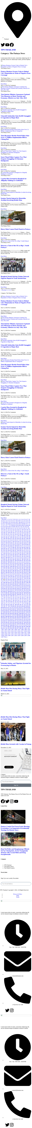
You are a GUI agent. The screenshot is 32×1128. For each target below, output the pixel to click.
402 (25, 560)
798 (9, 606)
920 (20, 619)
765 (22, 601)
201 (11, 538)
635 (22, 587)
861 (4, 613)
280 (13, 547)
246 (25, 543)
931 (16, 620)
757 (4, 601)
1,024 (15, 632)
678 (2, 593)
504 (20, 572)
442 (27, 565)
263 (4, 546)
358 (13, 556)
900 (4, 618)
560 (29, 578)
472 (6, 569)
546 (27, 576)
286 (27, 547)
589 (6, 582)
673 (20, 591)
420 (6, 563)
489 (16, 571)
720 (9, 597)
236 (2, 543)
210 (2, 540)
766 (25, 601)
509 (2, 573)
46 (16, 522)
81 (14, 525)
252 (9, 544)
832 (27, 609)
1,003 (5, 629)
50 (22, 522)
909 (25, 618)
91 (1, 526)
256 (18, 544)
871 (27, 613)
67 (21, 523)
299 (27, 548)
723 (16, 597)
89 (27, 525)
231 (20, 541)
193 (22, 537)
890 (11, 616)
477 (18, 569)
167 (22, 534)
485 (6, 571)
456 (29, 566)
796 (4, 606)
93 (4, 526)
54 (29, 522)
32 (22, 521)
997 (18, 628)
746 (9, 600)
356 (9, 556)
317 (9, 551)
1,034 (18, 634)
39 (4, 522)
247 (27, 543)
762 (16, 601)
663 (27, 590)
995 (13, 628)
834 (2, 610)
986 (22, 626)
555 (18, 578)
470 (2, 569)
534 (29, 575)
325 (27, 551)
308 (18, 550)
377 (27, 557)
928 (9, 620)
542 (18, 576)
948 (25, 622)
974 (25, 625)
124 (13, 529)
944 (16, 622)
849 (6, 612)
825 (11, 609)
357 (11, 556)
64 (16, 523)
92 (3, 526)
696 (13, 594)
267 (13, 546)
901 (6, 618)
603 (9, 584)
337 (25, 553)
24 (9, 521)
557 (22, 578)
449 (13, 566)
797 (6, 606)
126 (18, 529)
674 (22, 591)
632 (16, 587)
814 (15, 607)
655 (9, 590)
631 (13, 587)
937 (29, 620)
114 (20, 528)
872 (29, 613)
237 (4, 543)
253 (11, 544)
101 (19, 526)
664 (29, 590)
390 (27, 559)
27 (14, 521)
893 (18, 616)
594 (18, 582)
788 (16, 604)
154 (22, 532)
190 (16, 537)
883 (25, 615)
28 (16, 521)
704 (2, 595)
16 (26, 519)
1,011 (2, 631)
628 (6, 587)
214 (11, 540)
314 (2, 551)
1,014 (12, 631)
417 (29, 562)
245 (22, 543)
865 (13, 613)
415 (25, 562)
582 (20, 581)
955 (11, 623)
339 (29, 553)
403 (27, 560)
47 (18, 522)
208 (27, 538)
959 (20, 623)
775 (16, 603)
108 (6, 528)
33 (24, 521)
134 (6, 531)
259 (25, 544)
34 (26, 521)
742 (29, 598)
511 (6, 573)
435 (11, 565)
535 (2, 576)
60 (9, 523)
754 (27, 600)
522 (2, 575)
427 (22, 563)
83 (18, 525)
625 (29, 585)
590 (9, 582)
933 (20, 620)
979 (6, 626)
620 (18, 585)
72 (29, 523)
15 (24, 519)
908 (22, 618)
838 (11, 610)
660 (20, 590)
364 (27, 556)
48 (19, 522)
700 (22, 594)
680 (6, 593)
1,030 (5, 634)
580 (16, 581)
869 (22, 613)
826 (13, 609)
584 (25, 581)
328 (4, 553)
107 (4, 528)
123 (11, 529)
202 (13, 538)
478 (20, 569)
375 (22, 557)
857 (25, 612)
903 (11, 618)
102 (21, 526)
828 (18, 609)
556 (20, 578)
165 (18, 534)
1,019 (28, 631)
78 (9, 525)
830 (22, 609)
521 (29, 573)
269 (18, 546)
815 (18, 607)
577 (9, 581)
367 (4, 557)
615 (6, 585)
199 (6, 538)
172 (4, 535)
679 (4, 593)
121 (6, 529)
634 (20, 587)
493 (25, 571)
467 (25, 568)
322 (20, 551)
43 (11, 522)
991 (4, 628)
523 (4, 575)
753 (25, 600)
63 (14, 523)
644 (13, 588)
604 (11, 584)
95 (8, 526)
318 (11, 551)
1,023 (12, 632)
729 (29, 597)
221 (27, 540)
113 (17, 528)
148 (9, 532)
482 (29, 569)
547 (29, 576)
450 (16, 566)
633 (18, 587)
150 (13, 532)
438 (18, 565)
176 (13, 535)
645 (16, 588)
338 (27, 553)
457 (2, 568)
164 (16, 534)
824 (9, 609)
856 (22, 612)
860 (2, 613)
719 (6, 597)
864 (11, 613)
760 (11, 601)
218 (20, 540)
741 (27, 598)
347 (18, 554)
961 (25, 623)
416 (27, 562)
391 (29, 559)
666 (4, 591)
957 (16, 623)
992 (6, 628)
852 (13, 612)
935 (25, 620)
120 (4, 529)
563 (6, 579)
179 (20, 535)
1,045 (25, 635)
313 (29, 550)
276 (4, 547)
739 (22, 598)
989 (29, 626)
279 (11, 547)
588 (4, 582)
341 (4, 554)
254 (13, 544)
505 (22, 572)
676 (27, 591)
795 (2, 606)
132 (2, 531)
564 (9, 579)
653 (4, 590)
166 (20, 534)
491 (20, 571)
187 (9, 537)
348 (20, 554)
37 (1, 522)
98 (13, 526)
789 (18, 604)
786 (11, 604)
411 (15, 562)
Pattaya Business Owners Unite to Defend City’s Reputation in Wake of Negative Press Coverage (15, 73)
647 (20, 588)
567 (16, 579)
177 (16, 535)
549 (4, 578)
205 (20, 538)
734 (11, 598)
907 (20, 618)
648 (22, 588)
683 (13, 593)
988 (27, 626)
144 (29, 531)
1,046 (28, 635)
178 (18, 535)
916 (11, 619)
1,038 (2, 635)
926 (4, 620)
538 (9, 576)
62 (13, 523)
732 (6, 598)
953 (6, 623)
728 (27, 597)
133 (4, 531)
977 (2, 626)
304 (9, 550)
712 (20, 595)
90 (29, 525)
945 (18, 622)
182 (27, 535)
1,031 (8, 634)
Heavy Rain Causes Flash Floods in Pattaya (15, 229)
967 (9, 625)
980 (9, 626)
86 (22, 525)
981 (11, 626)
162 (11, 534)
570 (22, 579)
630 (11, 587)
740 (25, 598)
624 (27, 585)
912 (2, 619)
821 (2, 609)
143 (27, 531)
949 (27, 622)
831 (25, 609)
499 (9, 572)
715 (27, 595)
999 (22, 628)
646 (18, 588)
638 (29, 587)
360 (18, 556)
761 (13, 601)
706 (6, 595)
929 (11, 620)
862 (6, 613)
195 (27, 537)
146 (4, 532)
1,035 (22, 634)
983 (16, 626)
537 (6, 576)
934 (22, 620)
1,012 (5, 631)
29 (18, 521)
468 (27, 568)
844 (25, 610)
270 (20, 546)
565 (11, 579)
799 (11, 606)
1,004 (8, 629)
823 (6, 609)
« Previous (3, 290)
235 (29, 541)
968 (11, 625)
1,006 (15, 629)
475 (13, 569)
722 (13, 597)
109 (9, 528)
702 (27, 594)
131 (29, 529)
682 (11, 593)
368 (6, 557)
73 (1, 525)
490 (18, 571)
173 (6, 535)
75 (4, 525)
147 (6, 532)
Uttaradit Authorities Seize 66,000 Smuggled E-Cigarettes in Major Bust (16, 117)
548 (2, 578)
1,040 (8, 635)
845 (27, 610)
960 (22, 623)
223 (2, 541)
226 (9, 541)
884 (27, 615)
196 (29, 537)
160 (6, 534)
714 (25, 595)
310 (22, 550)
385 (16, 559)
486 (9, 571)
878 (13, 615)
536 (4, 576)
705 (4, 595)
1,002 (2, 629)
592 (13, 582)
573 (29, 579)
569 (20, 579)
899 (2, 618)
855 (20, 612)
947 (22, 622)
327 (2, 553)
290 (6, 548)
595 (20, 582)
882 (22, 615)
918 (16, 619)
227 (11, 541)
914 (6, 619)
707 (9, 595)
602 (6, 584)
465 (20, 568)
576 (6, 581)
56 (3, 523)
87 (24, 525)
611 (27, 584)
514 (13, 573)
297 (22, 548)
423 (13, 563)
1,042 (15, 635)
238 (6, 543)
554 (16, 578)
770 (4, 603)
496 (2, 572)
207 (25, 538)
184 (2, 537)
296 (20, 548)
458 (4, 568)
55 (1, 523)
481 (27, 569)
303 (6, 550)
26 (13, 521)
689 (27, 593)
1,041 (12, 635)
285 (25, 547)
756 (2, 601)
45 (14, 522)
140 (20, 531)
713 (22, 595)
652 (2, 590)
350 (25, 554)
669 (11, 591)
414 (22, 562)
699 (20, 594)
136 (11, 531)
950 (29, 622)
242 (16, 543)
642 (9, 588)
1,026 (22, 632)
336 (22, 553)
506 (25, 572)
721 (11, 597)
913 (4, 619)
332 (13, 553)
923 (27, 619)
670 (13, 591)
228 (13, 541)
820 (29, 607)
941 (9, 622)
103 (23, 526)
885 (29, 615)
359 (16, 556)
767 (27, 601)
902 (9, 618)
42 (9, 522)
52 (26, 522)
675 (25, 591)
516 (18, 573)
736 (16, 598)
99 (14, 526)
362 (22, 556)
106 (2, 528)
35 (27, 521)
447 (9, 566)
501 (13, 572)
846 (29, 610)
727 (25, 597)
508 (29, 572)
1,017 (21, 631)
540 (13, 576)
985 (20, 626)
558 (25, 578)
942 (11, 622)
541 (16, 576)
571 (25, 579)
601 (4, 584)
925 (2, 620)
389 (25, 559)
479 (22, 569)
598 (27, 582)
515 (15, 573)
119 (2, 529)
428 (25, 563)
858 (27, 612)
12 (19, 519)
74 (3, 525)
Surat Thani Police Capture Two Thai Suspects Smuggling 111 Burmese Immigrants (13, 159)
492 (22, 571)
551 (9, 578)
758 (6, 601)
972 (20, 625)
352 (29, 554)
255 (16, 544)
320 (16, 551)
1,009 (25, 629)
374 (20, 557)
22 (6, 521)
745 (6, 600)
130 (27, 529)
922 (25, 619)
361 (20, 556)
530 (20, 575)
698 (18, 594)
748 (13, 600)
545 (25, 576)
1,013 (8, 631)
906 (18, 618)
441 (25, 565)
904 (13, 618)
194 (25, 537)
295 (18, 548)
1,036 (25, 634)
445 (4, 566)
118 (29, 528)
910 (27, 618)
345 (13, 554)
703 (29, 594)
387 (20, 559)
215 (13, 540)
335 (20, 553)
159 (4, 534)
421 (9, 563)
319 (13, 551)
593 (16, 582)
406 (4, 562)
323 (22, 551)
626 (2, 587)
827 (16, 609)
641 (6, 588)
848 (4, 612)
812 (11, 607)
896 (25, 616)
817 (22, 607)
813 (13, 607)
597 (25, 582)
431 (2, 565)
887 (4, 616)
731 (4, 598)
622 (22, 585)
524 (6, 575)
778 (22, 603)
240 (11, 543)
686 (20, 593)
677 (29, 591)
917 (13, 619)
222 (29, 540)
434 (9, 565)
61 (11, 523)
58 (6, 523)
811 (9, 607)
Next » (6, 637)
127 (20, 529)
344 (11, 554)
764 (20, 601)
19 (1, 521)
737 (18, 598)
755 (29, 600)
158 (2, 534)
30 (19, 521)
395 (9, 560)
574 (2, 581)
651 (29, 588)
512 (9, 573)
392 (2, 560)
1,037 (28, 634)
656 (11, 590)
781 (29, 603)
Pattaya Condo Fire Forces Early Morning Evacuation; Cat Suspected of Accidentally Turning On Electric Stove (15, 828)
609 (22, 584)
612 (29, 584)
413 (20, 562)
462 (13, 568)
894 (20, 616)
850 (9, 612)
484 (4, 571)
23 (8, 521)
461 (11, 568)
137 (13, 531)
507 (27, 572)
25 (11, 521)
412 (18, 562)
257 (20, 544)
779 (25, 603)
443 (29, 565)
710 (16, 595)
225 (6, 541)
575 (4, 581)
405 (2, 562)
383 (11, 559)
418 (2, 563)
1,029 (2, 634)
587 (2, 582)
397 (13, 560)
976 (29, 625)
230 (18, 541)
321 (18, 551)
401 (22, 560)
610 (25, 584)
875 (6, 615)
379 (2, 559)
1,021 (5, 632)
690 (29, 593)
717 (2, 597)
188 (11, 537)
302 (4, 550)
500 (11, 572)
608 (20, 584)
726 (22, 597)
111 (13, 528)
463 (16, 568)
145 (2, 532)
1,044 (22, 635)
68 (22, 523)
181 (25, 535)
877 (11, 615)
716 (29, 595)
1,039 (5, 635)
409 (11, 562)
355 (6, 556)
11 (17, 519)
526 (11, 575)
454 (25, 566)
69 (24, 523)
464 (18, 568)
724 (18, 597)
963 (29, 623)
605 (13, 584)
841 (18, 610)
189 (13, 537)
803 (20, 606)
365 (29, 556)
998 (20, 628)
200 (9, 538)
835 (4, 610)
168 (25, 534)
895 (22, 616)
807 (29, 606)
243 (18, 543)
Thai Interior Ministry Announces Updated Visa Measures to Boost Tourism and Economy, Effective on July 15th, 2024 (15, 96)
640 (4, 588)
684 (16, 593)
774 (13, 603)
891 (13, 616)
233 (25, 541)
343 (9, 554)
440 (22, 565)
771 (6, 603)
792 (25, 604)
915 (9, 619)
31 (21, 521)
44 (13, 522)
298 (25, 548)
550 (6, 578)
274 (29, 546)
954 (9, 623)
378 (29, 557)
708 (11, 595)
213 (9, 540)
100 (17, 526)
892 (16, 616)
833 (29, 609)
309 (20, 550)
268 (16, 546)
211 (4, 540)
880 (18, 615)
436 (13, 565)
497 (4, 572)
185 (4, 537)
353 (2, 556)
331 (11, 553)
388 (22, 559)
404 (29, 560)
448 (11, 566)
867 (18, 613)
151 (16, 532)
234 (27, 541)
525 (9, 575)
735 (13, 598)
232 (22, 541)
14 (22, 519)
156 (27, 532)
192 (20, 537)
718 (4, 597)
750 (18, 600)
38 (3, 522)
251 (6, 544)
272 (25, 546)
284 (22, 547)
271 (22, 546)
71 (27, 523)
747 (11, 600)
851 (11, 612)
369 (9, 557)
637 (27, 587)
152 (18, 532)
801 (16, 606)
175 (11, 535)
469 (29, 568)
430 (29, 563)
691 (2, 594)
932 (18, 620)
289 (4, 548)
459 (6, 568)
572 (27, 579)
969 (13, 625)
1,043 (18, 635)
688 (25, 593)
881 (20, 615)
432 (4, 565)
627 (4, 587)
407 (6, 562)
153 (20, 532)
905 (16, 618)
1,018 (25, 631)
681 (9, 593)
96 (9, 526)
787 (13, 604)
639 (2, 588)
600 (2, 584)
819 (27, 607)
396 (11, 560)
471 (4, 569)
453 (22, 566)
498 (6, 572)
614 (4, 585)
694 (9, 594)
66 (19, 523)
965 (4, 625)
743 (2, 600)
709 (13, 595)
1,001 (28, 628)
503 (18, 572)
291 (9, 548)
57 (4, 523)
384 (13, 559)
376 (25, 557)
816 (20, 607)
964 (2, 625)
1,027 (25, 632)
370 (11, 557)
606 (16, 584)
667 (6, 591)
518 (22, 573)
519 (25, 573)
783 (4, 604)
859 (29, 612)
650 (27, 588)
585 (27, 581)
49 (21, 522)
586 (29, 581)
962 (27, 623)
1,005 (12, 629)
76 (6, 525)
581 (18, 581)
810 (6, 607)
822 (4, 609)
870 (25, 613)
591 (11, 582)
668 (9, 591)
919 (18, 619)
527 (13, 575)
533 (27, 575)
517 (20, 573)
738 (20, 598)
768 (29, 601)
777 (20, 603)
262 (2, 546)
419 (4, 563)
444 (2, 566)
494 (27, 571)
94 (6, 526)
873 (2, 615)
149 (11, 532)
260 (27, 544)
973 (22, 625)
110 (11, 528)
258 (22, 544)
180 (22, 535)
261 (29, 544)
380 (4, 559)
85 (21, 525)
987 (25, 626)
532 (25, 575)
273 (27, 546)
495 (29, 571)
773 (11, 603)
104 (26, 526)
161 (9, 534)
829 (20, 609)
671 (16, 591)
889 (9, 616)
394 (6, 560)
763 (18, 601)
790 (20, 604)
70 (26, 523)
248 (29, 543)
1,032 (12, 634)
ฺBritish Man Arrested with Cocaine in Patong (16, 744)
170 (29, 534)
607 (18, 584)
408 (9, 562)
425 (18, 563)
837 (9, 610)
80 (13, 525)
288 (2, 548)
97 (11, 526)
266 (11, 546)
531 (22, 575)
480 (25, 569)
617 (11, 585)
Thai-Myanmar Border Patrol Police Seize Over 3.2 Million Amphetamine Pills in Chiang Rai (15, 137)
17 (27, 519)
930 (13, 620)
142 (25, 531)
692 (4, 594)
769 (2, 603)
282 (18, 547)
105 (28, 526)
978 (4, 626)
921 (22, 619)
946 (20, 622)
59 (8, 523)
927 (6, 620)
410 (13, 562)
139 (18, 531)
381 (6, 559)
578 (11, 581)
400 (20, 560)
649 (25, 588)
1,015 (15, 631)
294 (16, 548)
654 (6, 590)
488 (13, 571)
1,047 (2, 637)
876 (9, 615)
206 (22, 538)
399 (18, 560)
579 (13, 581)
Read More (4, 84)
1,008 (22, 629)
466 (22, 568)
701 (25, 594)
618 (13, 585)
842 (20, 610)
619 (16, 585)
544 (22, 576)
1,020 (2, 632)
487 (11, 571)
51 (24, 522)
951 (2, 623)
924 (29, 619)
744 (4, 600)
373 (18, 557)
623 (25, 585)
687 (22, 593)
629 (9, 587)
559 (27, 578)
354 (4, 556)
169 (27, 534)
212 (6, 540)
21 (4, 521)
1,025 (18, 632)
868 (20, 613)
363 (25, 556)
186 (6, 537)
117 (26, 528)
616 (9, 585)
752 (22, 600)
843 (22, 610)
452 (20, 566)
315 (4, 551)
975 (27, 625)
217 (18, 540)
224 (4, 541)
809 (4, 607)
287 (29, 547)
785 (9, 604)
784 (6, 604)
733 (9, 598)
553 (13, 578)
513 (11, 573)
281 (16, 547)
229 (16, 541)
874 (4, 615)
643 (11, 588)
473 (9, 569)
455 (27, 566)
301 (2, 550)
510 (4, 573)
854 (18, 612)
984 (18, 626)
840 (16, 610)
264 (6, 546)
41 (8, 522)
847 (2, 612)
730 (2, 598)
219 (22, 540)
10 (16, 519)
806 (27, 606)
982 (13, 626)
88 (26, 525)
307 (16, 550)
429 (27, 563)
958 (18, 623)
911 (29, 618)
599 (29, 582)
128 (22, 529)
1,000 (25, 628)
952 (4, 623)
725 (20, 597)
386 (18, 559)
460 (9, 568)
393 (4, 560)
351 (27, 554)
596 (22, 582)
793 (27, 604)
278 (9, 547)
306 (13, 550)
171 (2, 535)
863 (9, 613)
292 (11, 548)
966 (6, 625)
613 (2, 585)
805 (25, 606)
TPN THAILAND (8, 50)
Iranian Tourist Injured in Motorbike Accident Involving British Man (13, 199)
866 (16, 613)
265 (9, 546)
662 (25, 590)
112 (15, 528)
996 (16, 628)
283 (20, 547)
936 (27, 620)
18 (29, 519)
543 (20, 576)
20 (3, 521)
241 (13, 543)
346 (16, 554)
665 (2, 591)
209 (29, 538)
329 (6, 553)
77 (8, 525)
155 (25, 532)
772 (9, 603)
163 (13, 534)
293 (13, 548)
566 (13, 579)
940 (6, 622)
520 (27, 573)
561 (2, 579)
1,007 (18, 629)
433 (6, 565)
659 (18, 590)
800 (13, 606)
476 (16, 569)
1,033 (15, 634)
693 (6, 594)
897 (27, 616)
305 (11, 550)
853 (16, 612)
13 (21, 519)
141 (22, 531)
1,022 (8, 632)
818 (25, 607)
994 (11, 628)
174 (9, 535)
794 (29, 604)
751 (20, 600)
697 (16, 594)
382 (9, 559)
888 (6, 616)
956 (13, 623)
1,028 (28, 632)
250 (4, 544)
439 (20, 565)
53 (27, 522)
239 (9, 543)
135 (9, 531)
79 (11, 525)
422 (11, 563)
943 (13, 622)
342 (6, 554)
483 (2, 571)
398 (16, 560)
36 (29, 521)
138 (16, 531)
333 (16, 553)
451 (18, 566)
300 (29, 548)
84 (19, 525)
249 (2, 544)
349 (22, 554)
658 (16, 590)
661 (22, 590)
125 (15, 529)
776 (18, 603)
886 (2, 616)
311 (25, 550)
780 (27, 603)
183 (29, 535)
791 (22, 604)
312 (27, 550)
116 (24, 528)
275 (2, 547)
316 (6, 551)
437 (16, 565)
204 (18, 538)
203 (16, 538)
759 (9, 601)
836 (6, 610)
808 (2, 607)
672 (18, 591)
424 (16, 563)
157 (29, 532)
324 (25, 551)
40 (6, 522)
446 (6, 566)
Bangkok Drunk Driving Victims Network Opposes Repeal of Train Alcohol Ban (15, 277)
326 (29, 551)
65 (18, 523)
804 (22, 606)
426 (20, 563)
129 (25, 529)
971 (18, 625)
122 (9, 529)
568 (18, 579)
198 (4, 538)
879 (16, 615)
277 (6, 547)
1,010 (28, 629)
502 (16, 572)
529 (18, 575)
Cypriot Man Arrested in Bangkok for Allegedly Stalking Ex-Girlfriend (14, 179)
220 (25, 540)
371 (13, 557)
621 (20, 585)
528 (16, 575)
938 (2, 622)
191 (18, 537)
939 (4, 622)
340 (2, 554)
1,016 (18, 631)
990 (2, 628)
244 (20, 543)
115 (22, 528)
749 (16, 600)
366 (2, 557)
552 (11, 578)
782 (2, 604)
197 (2, 538)
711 (18, 595)
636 (25, 587)
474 (11, 569)
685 (18, 593)
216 (15, 540)
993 (9, 628)
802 (18, 606)
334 (18, 553)
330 (9, 553)
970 (16, 625)
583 (22, 581)
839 (13, 610)
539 (11, 576)
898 (29, 616)
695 (11, 594)
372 (16, 557)
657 (13, 590)
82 (16, 525)
